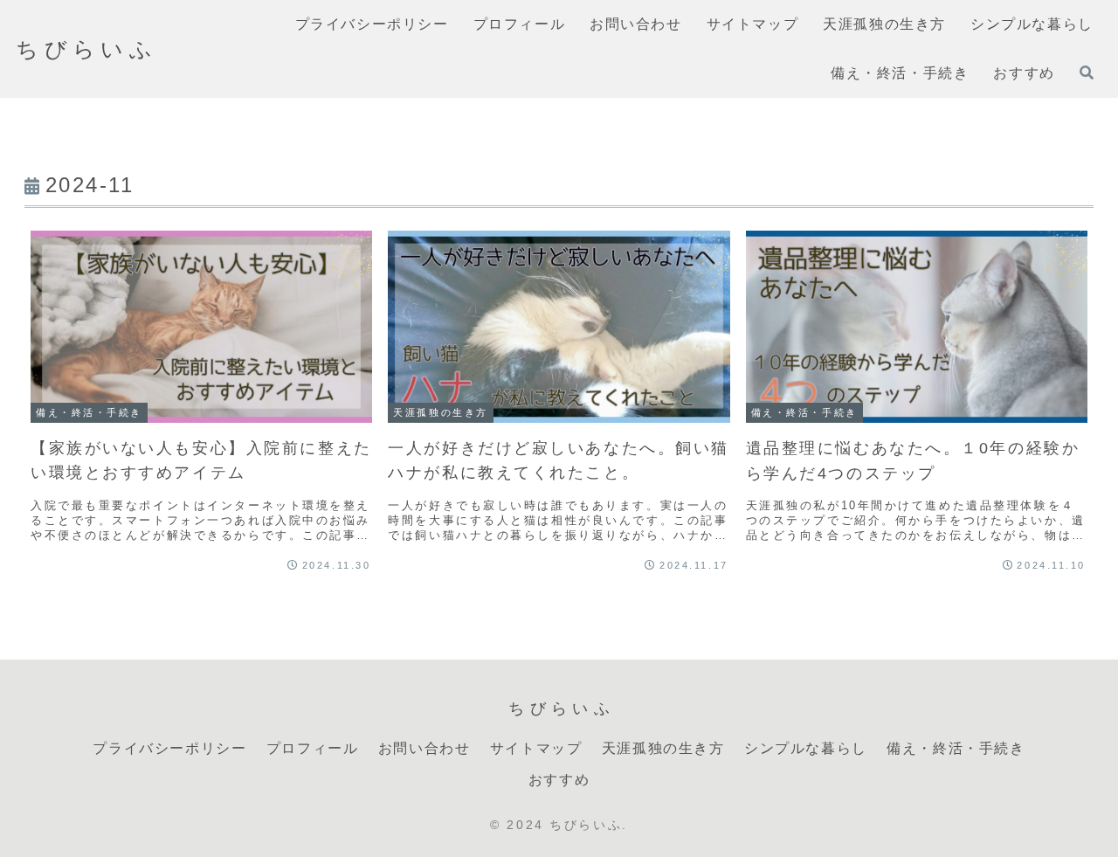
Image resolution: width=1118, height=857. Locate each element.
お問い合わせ (424, 748)
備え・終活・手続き (956, 748)
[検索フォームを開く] (1087, 72)
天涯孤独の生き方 (663, 748)
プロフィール (312, 748)
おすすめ (559, 779)
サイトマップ (536, 748)
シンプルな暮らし (805, 748)
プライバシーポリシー (169, 748)
